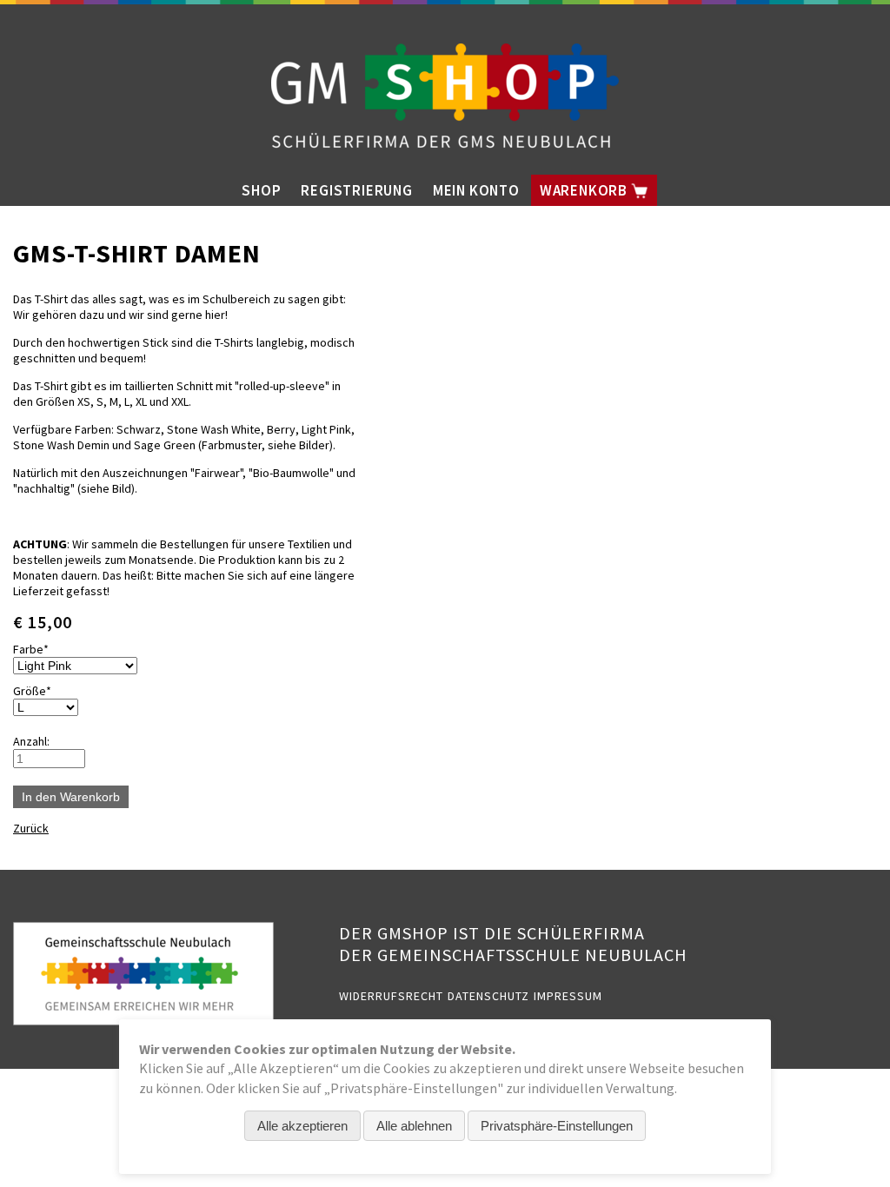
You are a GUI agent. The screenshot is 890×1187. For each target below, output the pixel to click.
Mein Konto (476, 190)
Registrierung (356, 190)
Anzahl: (31, 741)
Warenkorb (585, 190)
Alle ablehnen (414, 1125)
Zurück (31, 828)
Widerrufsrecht (391, 996)
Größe (39, 691)
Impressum (568, 996)
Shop (261, 190)
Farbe (39, 649)
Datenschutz (488, 996)
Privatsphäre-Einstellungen (557, 1125)
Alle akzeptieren (302, 1125)
